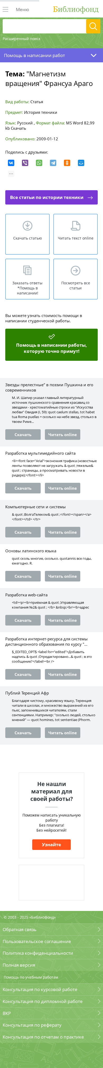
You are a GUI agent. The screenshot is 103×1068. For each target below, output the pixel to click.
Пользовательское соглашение (37, 941)
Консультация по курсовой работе (40, 989)
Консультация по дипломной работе (43, 1001)
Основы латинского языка (30, 550)
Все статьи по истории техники (46, 197)
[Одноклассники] (67, 163)
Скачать (18, 128)
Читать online (62, 434)
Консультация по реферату (32, 1025)
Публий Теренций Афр (27, 693)
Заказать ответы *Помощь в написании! (27, 288)
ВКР (7, 1013)
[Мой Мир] (81, 163)
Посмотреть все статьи (75, 285)
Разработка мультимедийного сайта (40, 453)
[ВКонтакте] (11, 163)
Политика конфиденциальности (38, 953)
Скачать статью (27, 238)
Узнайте (51, 844)
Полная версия (19, 965)
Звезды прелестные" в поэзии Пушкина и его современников (49, 387)
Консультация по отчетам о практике (43, 1037)
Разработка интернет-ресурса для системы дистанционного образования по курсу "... (46, 641)
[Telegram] (53, 163)
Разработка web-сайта (26, 594)
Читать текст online (75, 238)
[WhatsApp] (39, 163)
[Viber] (25, 163)
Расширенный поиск (21, 38)
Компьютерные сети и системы (35, 506)
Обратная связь (19, 929)
